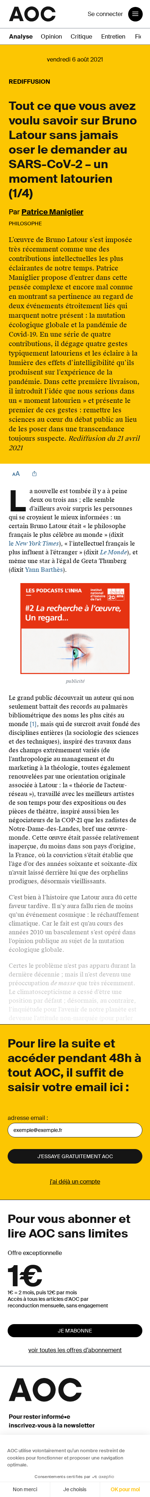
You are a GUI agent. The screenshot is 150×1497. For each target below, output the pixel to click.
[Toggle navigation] (135, 14)
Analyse (21, 36)
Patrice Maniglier (52, 212)
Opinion (51, 36)
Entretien (113, 36)
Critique (81, 36)
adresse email (26, 1118)
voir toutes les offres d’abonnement (75, 1350)
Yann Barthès (44, 570)
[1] (33, 724)
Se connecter (105, 14)
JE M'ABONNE (75, 1330)
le (34, 543)
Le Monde (113, 552)
